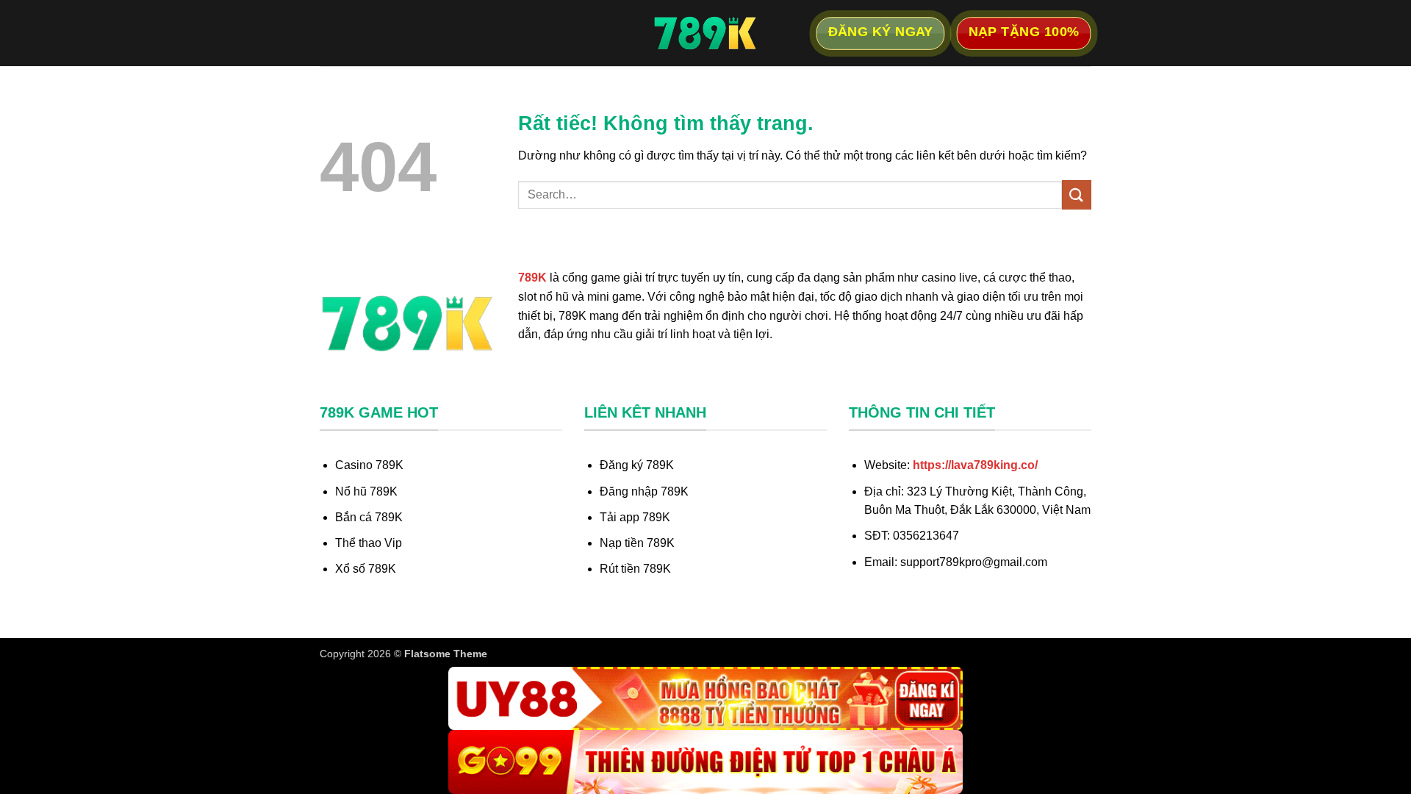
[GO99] (705, 762)
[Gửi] (1076, 194)
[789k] (705, 33)
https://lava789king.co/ (975, 465)
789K (532, 277)
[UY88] (705, 699)
